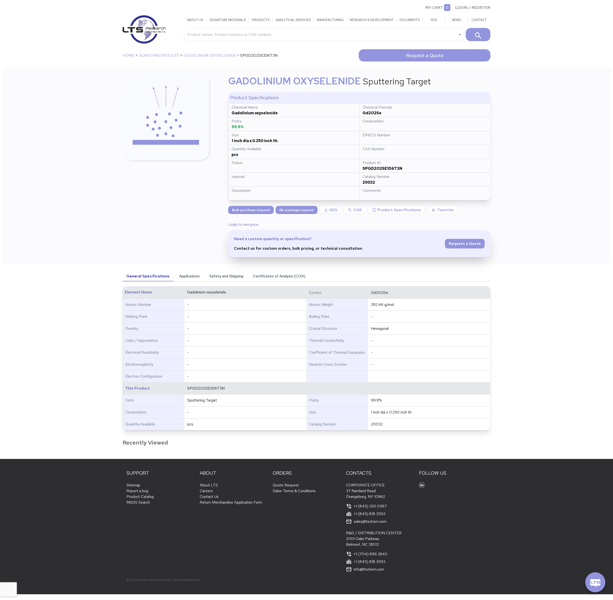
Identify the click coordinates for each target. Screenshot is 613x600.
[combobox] (320, 34)
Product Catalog (140, 496)
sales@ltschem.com (370, 521)
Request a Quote (424, 55)
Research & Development (372, 20)
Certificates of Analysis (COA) (279, 276)
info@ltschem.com (369, 569)
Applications (189, 276)
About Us (195, 20)
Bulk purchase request (251, 210)
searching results (159, 55)
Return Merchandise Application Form (231, 502)
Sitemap (133, 485)
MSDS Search (138, 502)
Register (480, 7)
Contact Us (209, 496)
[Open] (459, 34)
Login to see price (243, 224)
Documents (410, 20)
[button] (354, 210)
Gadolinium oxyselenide (209, 55)
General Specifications (148, 276)
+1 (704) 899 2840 (370, 553)
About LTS (209, 485)
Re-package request (296, 210)
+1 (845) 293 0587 (370, 506)
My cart (434, 7)
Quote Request (286, 485)
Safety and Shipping (226, 276)
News (456, 20)
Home (128, 55)
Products (261, 20)
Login (461, 7)
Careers (206, 490)
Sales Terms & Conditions (294, 490)
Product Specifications (396, 210)
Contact (479, 20)
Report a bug (137, 490)
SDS (434, 20)
